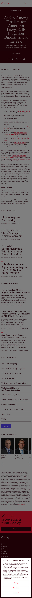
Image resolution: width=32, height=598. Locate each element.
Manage (16, 583)
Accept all (16, 593)
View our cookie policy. (18, 577)
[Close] (28, 561)
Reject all (16, 588)
